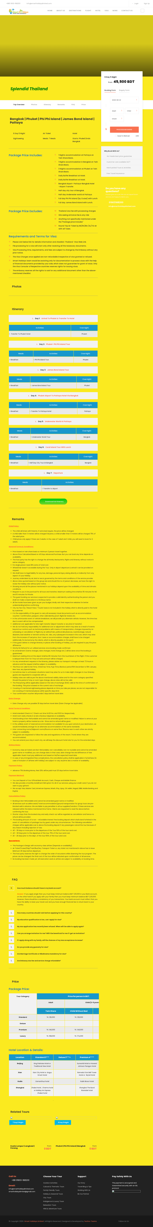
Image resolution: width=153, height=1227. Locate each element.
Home (49, 10)
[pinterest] (113, 3)
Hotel (98, 10)
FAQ (73, 104)
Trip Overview (18, 104)
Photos (34, 104)
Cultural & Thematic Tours (53, 1186)
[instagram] (124, 3)
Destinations (75, 10)
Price (84, 104)
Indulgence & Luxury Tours (53, 1201)
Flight (88, 10)
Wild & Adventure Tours (52, 1209)
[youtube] (121, 3)
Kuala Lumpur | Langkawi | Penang (22, 1147)
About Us (60, 10)
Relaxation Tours (49, 1205)
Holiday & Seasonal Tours (53, 1194)
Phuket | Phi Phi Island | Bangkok (70, 1146)
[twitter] (117, 3)
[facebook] (110, 3)
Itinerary (47, 104)
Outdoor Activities (50, 1183)
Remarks (61, 104)
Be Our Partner (83, 1194)
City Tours (47, 1197)
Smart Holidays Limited (34, 1221)
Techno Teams (90, 1221)
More (115, 10)
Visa (107, 10)
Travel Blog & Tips (84, 1186)
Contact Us (127, 10)
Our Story (81, 1183)
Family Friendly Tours (51, 1190)
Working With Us (84, 1190)
